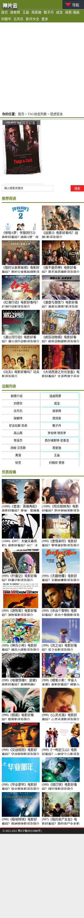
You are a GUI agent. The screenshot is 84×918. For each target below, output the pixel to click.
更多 (44, 19)
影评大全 (32, 19)
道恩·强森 (72, 12)
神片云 (10, 5)
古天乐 (18, 19)
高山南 (21, 433)
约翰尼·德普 (59, 462)
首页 (4, 12)
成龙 (59, 12)
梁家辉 (15, 12)
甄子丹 (49, 12)
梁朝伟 (21, 418)
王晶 (25, 12)
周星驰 (36, 12)
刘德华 (6, 19)
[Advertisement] (42, 67)
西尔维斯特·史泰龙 (60, 440)
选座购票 (60, 396)
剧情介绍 (21, 396)
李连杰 (21, 440)
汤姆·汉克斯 (20, 447)
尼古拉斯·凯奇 (21, 425)
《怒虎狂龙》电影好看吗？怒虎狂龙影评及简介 (21, 123)
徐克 (21, 462)
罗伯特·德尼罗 (60, 433)
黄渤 (21, 455)
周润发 (59, 418)
